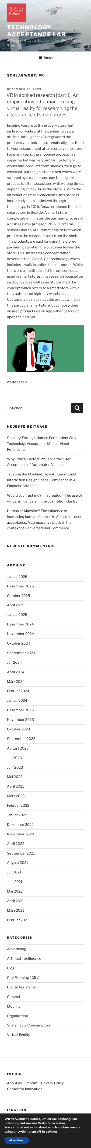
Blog (10, 968)
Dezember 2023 (20, 710)
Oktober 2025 (18, 596)
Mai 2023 (15, 777)
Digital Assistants (21, 987)
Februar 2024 (18, 691)
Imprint (31, 1083)
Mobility (14, 1006)
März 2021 (15, 910)
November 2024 (20, 634)
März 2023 (16, 796)
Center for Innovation (24, 1089)
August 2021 (17, 863)
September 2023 (21, 739)
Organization (17, 1016)
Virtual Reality (18, 1035)
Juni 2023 (15, 767)
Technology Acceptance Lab (36, 31)
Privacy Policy (52, 1083)
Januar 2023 (17, 815)
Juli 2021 (14, 872)
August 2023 (18, 748)
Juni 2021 (14, 882)
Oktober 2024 (18, 643)
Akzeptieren (16, 1140)
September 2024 (21, 653)
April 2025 (15, 605)
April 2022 (15, 844)
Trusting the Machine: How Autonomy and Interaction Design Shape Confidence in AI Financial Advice (42, 480)
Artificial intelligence (24, 958)
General (13, 997)
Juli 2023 (14, 758)
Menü (48, 58)
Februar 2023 (18, 805)
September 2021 (21, 853)
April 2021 (15, 901)
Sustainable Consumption (28, 1025)
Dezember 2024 (20, 624)
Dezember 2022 (20, 825)
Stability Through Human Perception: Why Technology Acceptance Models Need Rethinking (41, 444)
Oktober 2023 (18, 729)
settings (52, 1132)
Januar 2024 (17, 700)
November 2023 (20, 720)
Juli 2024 (14, 662)
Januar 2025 (17, 615)
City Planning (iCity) (23, 978)
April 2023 (15, 786)
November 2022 (20, 834)
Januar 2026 (17, 577)
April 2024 (15, 672)
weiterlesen (17, 382)
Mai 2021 (14, 891)
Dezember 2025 (20, 586)
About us (14, 1083)
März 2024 (16, 682)
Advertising (16, 949)
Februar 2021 (18, 920)
